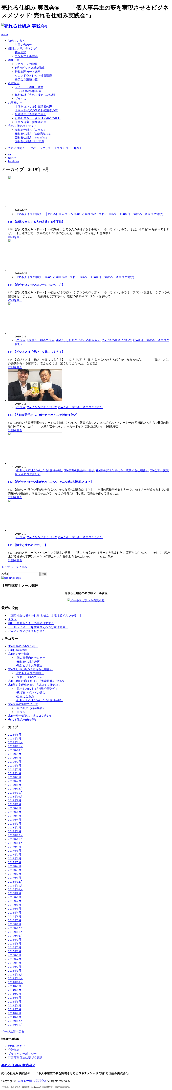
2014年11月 (15, 978)
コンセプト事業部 (26, 56)
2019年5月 (14, 769)
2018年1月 (14, 831)
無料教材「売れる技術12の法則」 (36, 95)
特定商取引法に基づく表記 (25, 1057)
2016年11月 (15, 885)
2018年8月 (14, 804)
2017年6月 (14, 858)
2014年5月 (14, 1001)
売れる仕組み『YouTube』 (31, 137)
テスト (12, 619)
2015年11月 (15, 932)
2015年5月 (14, 955)
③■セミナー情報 (19, 654)
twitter (12, 157)
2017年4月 (14, 866)
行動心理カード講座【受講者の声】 (37, 118)
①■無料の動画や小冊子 (79, 470)
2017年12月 (15, 835)
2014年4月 (14, 1005)
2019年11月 (15, 746)
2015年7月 (14, 947)
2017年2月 (14, 874)
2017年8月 (14, 850)
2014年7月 (14, 993)
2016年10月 (15, 889)
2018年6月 (14, 812)
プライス (20, 98)
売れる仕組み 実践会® (18, 1065)
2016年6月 (14, 904)
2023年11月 (15, 742)
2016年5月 (14, 908)
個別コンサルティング (22, 48)
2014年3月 (14, 1009)
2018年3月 (14, 823)
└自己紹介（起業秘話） (30, 708)
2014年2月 (14, 1013)
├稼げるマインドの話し (30, 692)
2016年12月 (15, 881)
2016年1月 (14, 924)
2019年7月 (14, 761)
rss (9, 154)
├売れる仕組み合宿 (27, 661)
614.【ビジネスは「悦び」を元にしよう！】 (36, 351)
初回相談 (20, 52)
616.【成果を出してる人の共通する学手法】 (36, 221)
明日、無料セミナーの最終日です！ (31, 623)
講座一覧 (13, 60)
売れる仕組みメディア (22, 126)
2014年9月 (14, 986)
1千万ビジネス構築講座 (30, 67)
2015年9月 (14, 939)
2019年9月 (14, 754)
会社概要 (13, 1049)
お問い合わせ (23, 44)
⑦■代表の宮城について (117, 340)
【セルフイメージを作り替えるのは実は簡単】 (38, 627)
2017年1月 (14, 877)
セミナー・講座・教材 (29, 87)
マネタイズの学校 (26, 64)
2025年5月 (14, 738)
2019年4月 (14, 773)
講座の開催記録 (31, 91)
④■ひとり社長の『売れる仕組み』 (96, 214)
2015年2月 (14, 966)
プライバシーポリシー (22, 1053)
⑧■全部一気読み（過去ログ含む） (142, 214)
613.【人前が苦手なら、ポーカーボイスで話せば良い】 (43, 414)
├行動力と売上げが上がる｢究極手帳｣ (39, 470)
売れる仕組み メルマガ (29, 141)
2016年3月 (14, 916)
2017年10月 (15, 843)
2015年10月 (15, 935)
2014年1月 (14, 1017)
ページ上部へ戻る (12, 1031)
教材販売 (13, 83)
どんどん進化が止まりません (26, 631)
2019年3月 (14, 777)
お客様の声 (15, 102)
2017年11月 (15, 839)
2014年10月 (15, 982)
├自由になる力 (24, 696)
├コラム (20, 340)
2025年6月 (14, 734)
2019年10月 (15, 750)
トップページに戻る (14, 567)
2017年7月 (14, 854)
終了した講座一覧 (26, 79)
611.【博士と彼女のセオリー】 (28, 545)
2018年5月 (14, 816)
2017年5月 (14, 862)
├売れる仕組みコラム (59, 214)
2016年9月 (14, 893)
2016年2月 (14, 920)
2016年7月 (14, 901)
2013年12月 (15, 1021)
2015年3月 (14, 963)
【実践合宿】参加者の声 (30, 122)
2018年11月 (15, 792)
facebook (13, 161)
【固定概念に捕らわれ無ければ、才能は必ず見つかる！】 (45, 615)
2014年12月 (15, 974)
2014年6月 (14, 997)
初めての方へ (16, 40)
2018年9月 (14, 800)
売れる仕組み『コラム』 (30, 129)
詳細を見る (15, 237)
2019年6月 (14, 765)
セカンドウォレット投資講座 (33, 75)
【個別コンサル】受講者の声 (33, 106)
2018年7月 (14, 808)
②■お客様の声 (17, 650)
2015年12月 (15, 928)
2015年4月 (14, 959)
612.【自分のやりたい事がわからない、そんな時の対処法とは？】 (50, 481)
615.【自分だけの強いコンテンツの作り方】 (36, 284)
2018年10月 (15, 796)
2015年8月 (14, 943)
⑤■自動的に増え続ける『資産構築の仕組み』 (37, 681)
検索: (4, 573)
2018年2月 (14, 827)
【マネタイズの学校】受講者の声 (36, 110)
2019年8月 (14, 757)
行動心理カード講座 (27, 71)
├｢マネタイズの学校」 (29, 214)
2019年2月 (14, 781)
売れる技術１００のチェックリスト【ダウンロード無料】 (45, 148)
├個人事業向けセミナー (30, 657)
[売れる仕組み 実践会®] (24, 26)
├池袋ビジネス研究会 (28, 665)
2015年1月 (14, 970)
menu (4, 34)
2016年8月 (14, 897)
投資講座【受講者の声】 (30, 114)
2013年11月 (15, 1024)
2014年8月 (14, 990)
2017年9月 (14, 846)
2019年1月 (14, 785)
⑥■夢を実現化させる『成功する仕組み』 (122, 470)
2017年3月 (14, 870)
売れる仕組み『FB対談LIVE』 (34, 133)
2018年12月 (15, 788)
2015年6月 (14, 951)
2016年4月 (14, 912)
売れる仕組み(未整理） (23, 719)
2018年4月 (14, 819)
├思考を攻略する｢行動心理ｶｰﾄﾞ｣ (36, 688)
